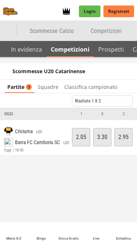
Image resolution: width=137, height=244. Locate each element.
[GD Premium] (68, 11)
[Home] (11, 11)
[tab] (26, 49)
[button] (68, 114)
